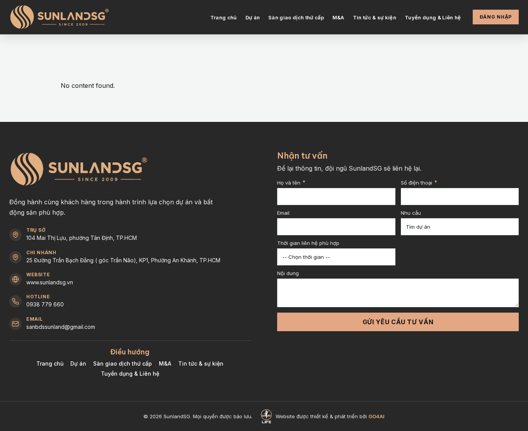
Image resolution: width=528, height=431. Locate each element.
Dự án (252, 17)
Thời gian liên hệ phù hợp (308, 243)
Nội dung (288, 273)
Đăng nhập (496, 17)
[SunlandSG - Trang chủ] (59, 17)
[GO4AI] (266, 416)
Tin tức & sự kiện (375, 17)
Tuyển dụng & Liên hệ (433, 17)
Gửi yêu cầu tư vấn (398, 322)
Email (283, 213)
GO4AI (376, 416)
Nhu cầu (411, 213)
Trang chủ (223, 17)
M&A (338, 17)
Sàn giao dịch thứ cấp (296, 17)
